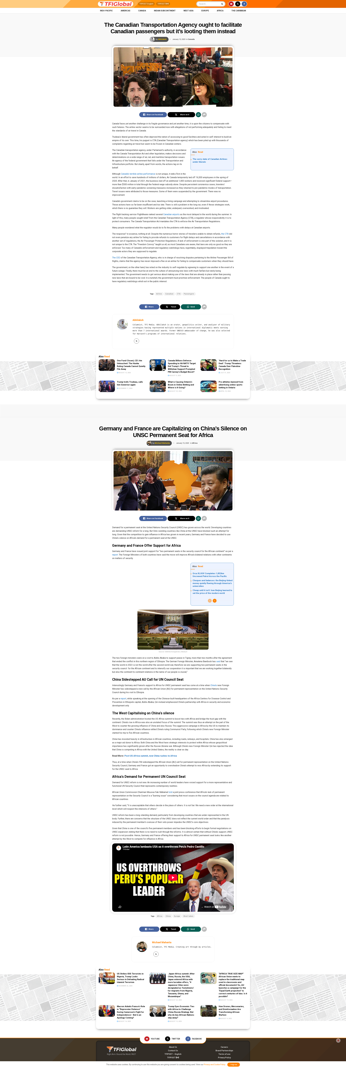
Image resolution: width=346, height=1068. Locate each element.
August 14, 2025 (124, 1021)
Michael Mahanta (162, 443)
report (115, 554)
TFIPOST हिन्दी (163, 4)
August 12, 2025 (175, 1021)
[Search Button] (222, 4)
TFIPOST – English (172, 1054)
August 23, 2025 (175, 1000)
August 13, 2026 (124, 373)
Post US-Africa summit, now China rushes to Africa (150, 756)
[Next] (215, 601)
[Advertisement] (173, 410)
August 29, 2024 (175, 391)
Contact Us (173, 1050)
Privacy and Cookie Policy (214, 1064)
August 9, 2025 (175, 375)
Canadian (169, 294)
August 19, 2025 (226, 1000)
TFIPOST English (146, 4)
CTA (178, 294)
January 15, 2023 (178, 39)
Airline (159, 294)
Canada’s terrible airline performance (138, 174)
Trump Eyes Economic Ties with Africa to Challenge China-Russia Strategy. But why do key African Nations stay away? (181, 1012)
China (168, 916)
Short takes (188, 916)
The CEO (116, 257)
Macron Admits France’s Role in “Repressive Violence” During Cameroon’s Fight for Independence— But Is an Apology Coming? (131, 1012)
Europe (205, 11)
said (218, 661)
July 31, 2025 (225, 373)
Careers (224, 1047)
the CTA (225, 234)
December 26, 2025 (125, 986)
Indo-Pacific (106, 11)
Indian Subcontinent (165, 11)
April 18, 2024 (225, 391)
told (170, 792)
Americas (125, 11)
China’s (213, 685)
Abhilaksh (162, 39)
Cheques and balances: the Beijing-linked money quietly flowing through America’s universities (212, 583)
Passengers (189, 294)
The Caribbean (238, 11)
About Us (173, 1047)
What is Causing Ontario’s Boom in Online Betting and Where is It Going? (181, 385)
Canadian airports (171, 214)
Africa (220, 11)
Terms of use (224, 1054)
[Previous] (210, 601)
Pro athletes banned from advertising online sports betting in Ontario (231, 385)
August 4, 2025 (226, 1018)
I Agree (233, 1065)
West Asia (188, 11)
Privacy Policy (224, 1058)
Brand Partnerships (224, 1050)
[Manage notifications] (338, 1040)
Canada (142, 11)
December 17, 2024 (125, 388)
